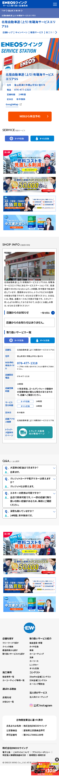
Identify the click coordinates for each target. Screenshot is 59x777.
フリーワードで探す (10, 642)
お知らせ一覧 (8, 701)
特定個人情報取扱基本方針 (14, 755)
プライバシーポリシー (41, 752)
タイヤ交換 (34, 646)
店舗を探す (8, 638)
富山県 (10, 10)
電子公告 (6, 752)
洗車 (31, 657)
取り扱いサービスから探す (13, 653)
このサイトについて (21, 752)
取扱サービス (36, 32)
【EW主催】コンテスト (38, 680)
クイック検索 (7, 646)
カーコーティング (37, 653)
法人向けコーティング (39, 696)
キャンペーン (21, 32)
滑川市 (18, 10)
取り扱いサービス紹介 (40, 638)
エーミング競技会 (37, 683)
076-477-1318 (22, 89)
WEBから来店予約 (30, 116)
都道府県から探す (10, 650)
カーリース (34, 661)
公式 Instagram (42, 705)
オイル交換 (34, 668)
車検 (31, 650)
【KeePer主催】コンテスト (40, 676)
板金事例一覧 (8, 676)
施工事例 (7, 672)
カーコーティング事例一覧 (13, 680)
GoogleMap (12, 104)
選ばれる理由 (9, 688)
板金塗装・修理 (36, 642)
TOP (4, 10)
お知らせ (6, 697)
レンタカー (34, 664)
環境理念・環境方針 (37, 755)
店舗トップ (8, 32)
